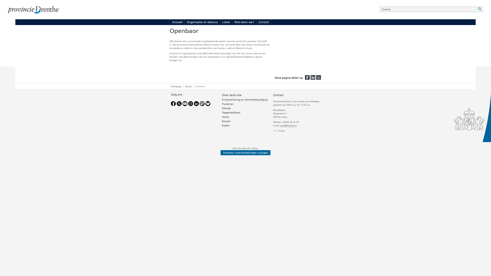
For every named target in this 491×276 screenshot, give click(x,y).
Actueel (177, 22)
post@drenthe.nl (288, 125)
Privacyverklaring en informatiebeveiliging (244, 99)
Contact (263, 22)
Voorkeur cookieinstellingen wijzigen (245, 152)
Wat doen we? (244, 22)
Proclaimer (227, 104)
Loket (226, 22)
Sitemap (226, 108)
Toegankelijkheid (231, 112)
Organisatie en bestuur (202, 22)
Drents (225, 117)
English (226, 125)
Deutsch (226, 121)
